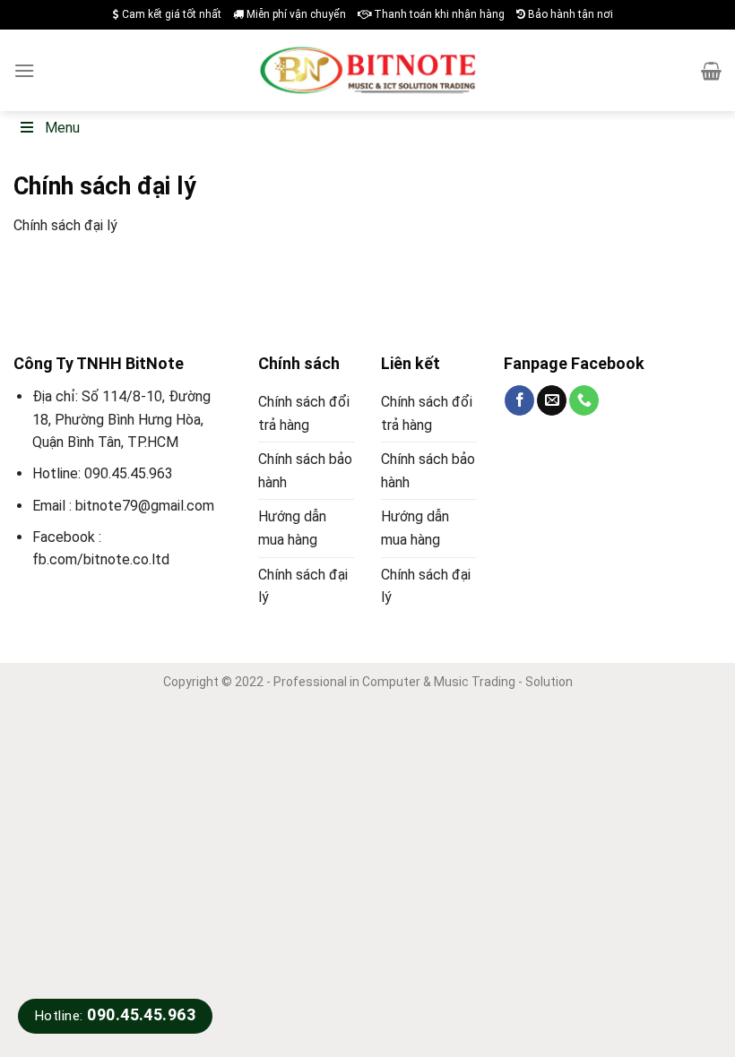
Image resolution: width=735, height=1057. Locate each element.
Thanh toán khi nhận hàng (438, 14)
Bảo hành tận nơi (569, 14)
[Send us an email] (551, 400)
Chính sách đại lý (303, 586)
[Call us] (584, 400)
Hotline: (115, 1016)
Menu (62, 127)
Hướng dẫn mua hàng (292, 528)
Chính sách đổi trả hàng (304, 413)
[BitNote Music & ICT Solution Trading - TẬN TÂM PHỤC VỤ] (367, 71)
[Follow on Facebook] (519, 400)
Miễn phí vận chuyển (295, 14)
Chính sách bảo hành (305, 471)
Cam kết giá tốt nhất (170, 14)
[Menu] (24, 70)
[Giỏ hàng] (711, 70)
